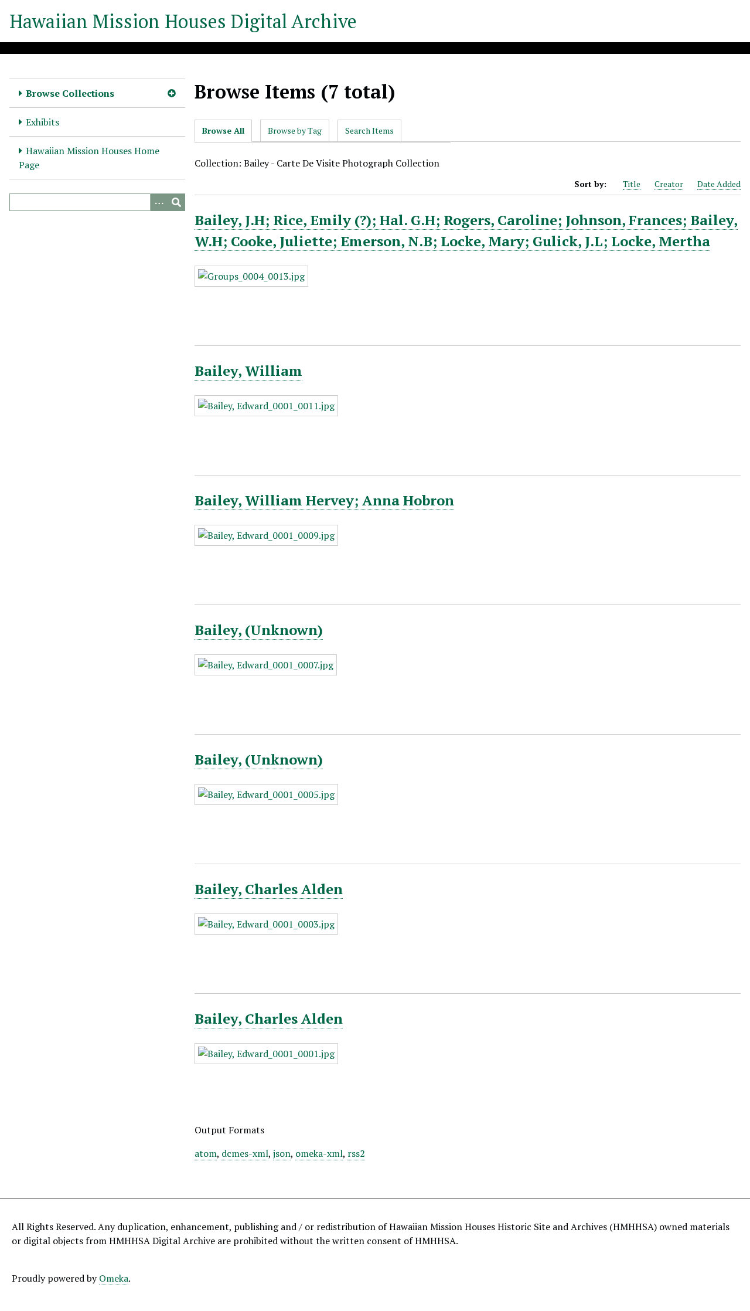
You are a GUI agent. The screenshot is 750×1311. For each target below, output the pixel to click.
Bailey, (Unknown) (259, 629)
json (282, 1153)
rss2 (356, 1153)
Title (631, 183)
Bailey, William (248, 370)
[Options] (159, 202)
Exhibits (42, 122)
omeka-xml (319, 1153)
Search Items (369, 130)
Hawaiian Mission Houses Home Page (89, 157)
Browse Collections (70, 93)
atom (206, 1153)
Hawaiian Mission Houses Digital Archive (183, 21)
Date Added (719, 183)
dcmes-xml (244, 1153)
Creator (668, 183)
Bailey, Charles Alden (269, 888)
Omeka (113, 1278)
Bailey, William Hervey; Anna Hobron (324, 500)
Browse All (223, 130)
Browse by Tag (295, 130)
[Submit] (176, 202)
